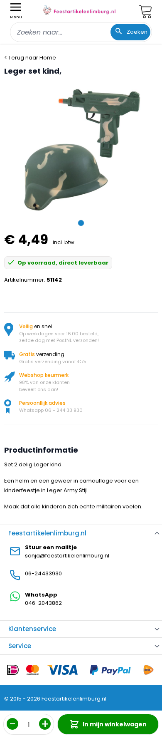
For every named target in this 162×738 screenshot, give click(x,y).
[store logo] (79, 10)
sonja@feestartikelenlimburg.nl (67, 556)
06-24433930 (43, 573)
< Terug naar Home (30, 58)
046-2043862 (43, 603)
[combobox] (81, 32)
